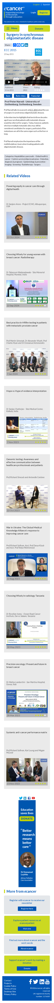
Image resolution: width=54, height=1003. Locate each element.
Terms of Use (10, 988)
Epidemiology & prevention (34, 162)
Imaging (8, 164)
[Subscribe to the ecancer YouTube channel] (47, 981)
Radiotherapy (27, 164)
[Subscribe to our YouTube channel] (33, 798)
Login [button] (33, 12)
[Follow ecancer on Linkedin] (42, 981)
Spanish (46, 4)
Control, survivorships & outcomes (25, 159)
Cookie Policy (10, 986)
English (36, 4)
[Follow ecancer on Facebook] (30, 981)
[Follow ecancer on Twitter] (35, 981)
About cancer (27, 948)
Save (8, 96)
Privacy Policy (10, 994)
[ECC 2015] (38, 52)
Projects (8, 983)
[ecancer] (14, 8)
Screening (17, 164)
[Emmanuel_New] (27, 843)
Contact (8, 980)
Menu (14, 28)
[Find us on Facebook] (29, 798)
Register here (27, 908)
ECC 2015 (34, 110)
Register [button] (44, 12)
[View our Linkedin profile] (25, 798)
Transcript (35, 96)
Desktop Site (10, 991)
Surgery (37, 164)
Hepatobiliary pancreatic (24, 156)
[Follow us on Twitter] (21, 798)
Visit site (27, 928)
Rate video (20, 96)
